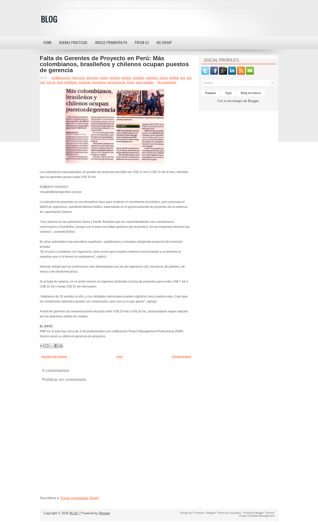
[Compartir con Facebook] (56, 345)
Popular (210, 93)
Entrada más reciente (54, 356)
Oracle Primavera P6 (111, 42)
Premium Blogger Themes (259, 512)
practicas (85, 82)
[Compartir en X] (51, 345)
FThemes (198, 512)
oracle (163, 78)
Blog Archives (251, 93)
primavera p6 (116, 82)
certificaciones (61, 78)
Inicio (120, 356)
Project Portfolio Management (257, 515)
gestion (126, 78)
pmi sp (50, 82)
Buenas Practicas (73, 42)
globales (138, 78)
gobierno (152, 78)
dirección (92, 78)
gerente (114, 78)
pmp (60, 82)
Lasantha (235, 512)
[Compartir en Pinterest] (60, 345)
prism (130, 82)
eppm (104, 78)
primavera (99, 82)
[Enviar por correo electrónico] (42, 345)
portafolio (70, 82)
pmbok (174, 78)
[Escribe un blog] (46, 345)
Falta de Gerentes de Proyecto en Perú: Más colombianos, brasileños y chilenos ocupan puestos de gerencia (114, 64)
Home (47, 42)
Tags (228, 93)
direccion (78, 78)
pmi (182, 78)
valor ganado (145, 82)
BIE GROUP (164, 42)
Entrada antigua (181, 356)
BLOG (49, 19)
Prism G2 (142, 42)
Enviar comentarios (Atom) (80, 498)
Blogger (253, 101)
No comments (167, 82)
